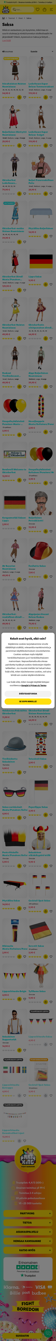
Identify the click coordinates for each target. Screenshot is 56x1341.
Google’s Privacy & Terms (33, 685)
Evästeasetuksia (28, 693)
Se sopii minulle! (28, 701)
